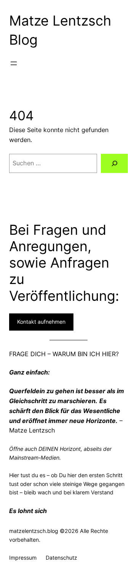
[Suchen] (114, 163)
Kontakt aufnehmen (41, 321)
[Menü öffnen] (13, 63)
